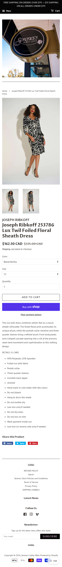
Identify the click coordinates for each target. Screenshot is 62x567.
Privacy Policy (31, 486)
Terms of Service (31, 482)
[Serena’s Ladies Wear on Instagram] (31, 515)
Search (31, 474)
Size (4, 268)
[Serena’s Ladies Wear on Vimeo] (37, 515)
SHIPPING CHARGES (31, 490)
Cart (57, 11)
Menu (8, 11)
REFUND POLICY (31, 470)
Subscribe (50, 536)
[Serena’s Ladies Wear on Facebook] (25, 515)
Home (4, 91)
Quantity (6, 281)
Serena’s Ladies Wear (30, 555)
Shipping (6, 249)
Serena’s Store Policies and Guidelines (31, 478)
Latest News (31, 498)
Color (4, 256)
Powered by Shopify (49, 555)
